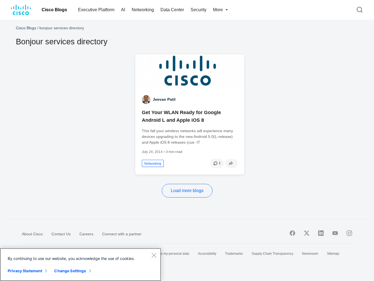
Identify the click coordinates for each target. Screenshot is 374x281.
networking (152, 163)
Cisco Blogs (54, 9)
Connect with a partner (122, 234)
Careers (86, 234)
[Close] (154, 255)
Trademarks (234, 254)
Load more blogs (187, 190)
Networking (143, 9)
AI (123, 9)
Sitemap (333, 254)
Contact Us (61, 234)
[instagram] (349, 233)
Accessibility (207, 254)
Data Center (172, 9)
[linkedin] (321, 233)
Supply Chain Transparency (272, 254)
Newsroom (310, 254)
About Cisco (32, 234)
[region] (80, 264)
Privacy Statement (25, 270)
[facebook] (292, 233)
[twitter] (306, 233)
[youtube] (335, 233)
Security (198, 9)
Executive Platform (96, 9)
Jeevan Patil (164, 99)
